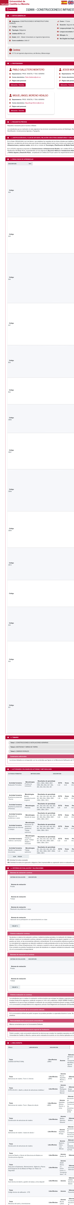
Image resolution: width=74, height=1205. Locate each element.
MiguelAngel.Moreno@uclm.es (34, 103)
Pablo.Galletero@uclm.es (33, 77)
